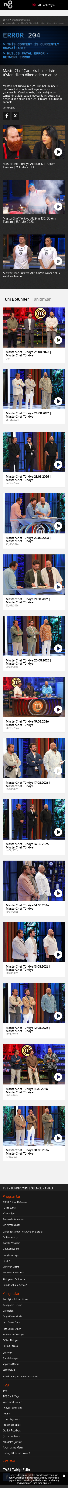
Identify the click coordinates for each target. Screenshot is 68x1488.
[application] (34, 744)
